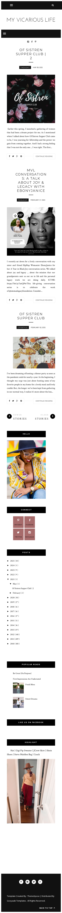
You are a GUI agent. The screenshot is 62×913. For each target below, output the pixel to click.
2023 (12, 570)
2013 (12, 629)
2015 (12, 620)
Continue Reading (44, 156)
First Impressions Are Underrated (27, 679)
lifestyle (23, 327)
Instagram (29, 537)
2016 (12, 616)
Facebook (29, 525)
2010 (12, 643)
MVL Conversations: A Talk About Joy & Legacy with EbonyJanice (31, 180)
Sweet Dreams (31, 699)
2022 (12, 574)
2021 (12, 579)
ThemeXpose (33, 896)
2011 (12, 639)
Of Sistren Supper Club (31, 316)
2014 (12, 625)
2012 (12, 634)
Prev (39, 359)
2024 (12, 565)
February (17, 593)
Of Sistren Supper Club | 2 (31, 54)
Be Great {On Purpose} (22, 673)
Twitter (18, 537)
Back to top (46, 908)
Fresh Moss (30, 684)
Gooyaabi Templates (16, 900)
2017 (12, 611)
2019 (12, 602)
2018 (12, 606)
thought (25, 67)
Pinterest (18, 525)
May (15, 584)
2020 (12, 597)
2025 (12, 561)
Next (46, 359)
